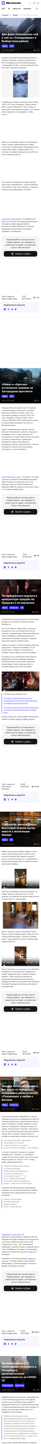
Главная (5, 15)
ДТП (3, 9)
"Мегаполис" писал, (14, 477)
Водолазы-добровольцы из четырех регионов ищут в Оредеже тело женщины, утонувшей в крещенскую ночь (20, 700)
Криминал (27, 9)
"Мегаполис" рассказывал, (17, 969)
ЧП (9, 9)
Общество (17, 9)
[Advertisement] (20, 274)
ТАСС (24, 1438)
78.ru (12, 657)
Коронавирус (8, 1385)
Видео (15, 15)
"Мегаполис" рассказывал (11, 219)
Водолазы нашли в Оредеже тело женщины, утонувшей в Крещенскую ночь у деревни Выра (21, 710)
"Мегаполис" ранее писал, (11, 1234)
